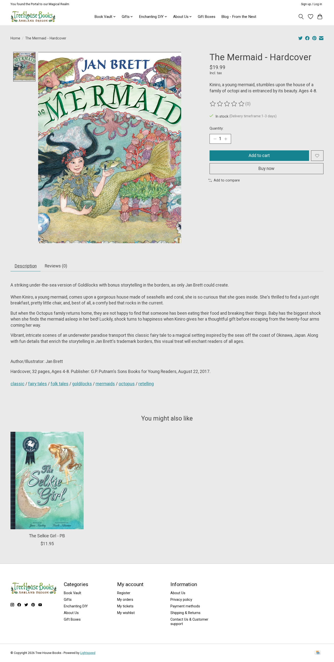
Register (123, 593)
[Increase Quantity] (225, 138)
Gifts (68, 599)
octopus (127, 383)
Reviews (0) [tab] (56, 266)
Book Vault (72, 593)
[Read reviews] (227, 104)
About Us (71, 613)
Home (15, 38)
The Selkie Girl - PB (47, 535)
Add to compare (227, 180)
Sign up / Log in (311, 4)
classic (17, 383)
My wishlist (126, 613)
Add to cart (259, 155)
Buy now (266, 168)
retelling (146, 383)
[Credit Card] (318, 652)
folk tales (59, 383)
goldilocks (82, 383)
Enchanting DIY (76, 606)
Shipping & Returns (185, 613)
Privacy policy (181, 599)
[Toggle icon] (301, 16)
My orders (125, 599)
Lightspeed (87, 653)
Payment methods (185, 606)
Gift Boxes (206, 16)
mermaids (105, 383)
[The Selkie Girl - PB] (47, 480)
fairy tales (37, 383)
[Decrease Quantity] (215, 138)
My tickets (125, 606)
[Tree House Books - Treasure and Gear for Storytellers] (33, 16)
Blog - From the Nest (238, 16)
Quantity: (216, 128)
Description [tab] (26, 266)
